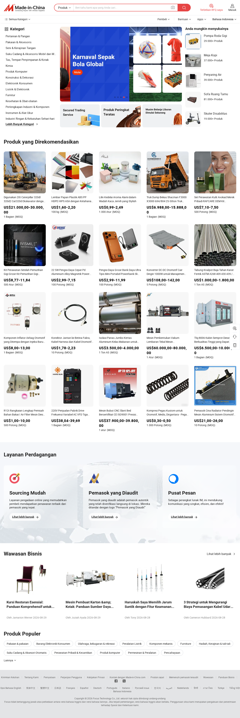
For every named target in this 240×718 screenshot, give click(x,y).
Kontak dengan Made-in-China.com (128, 677)
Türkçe (221, 687)
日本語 (57, 687)
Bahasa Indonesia (122, 691)
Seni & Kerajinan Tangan (21, 48)
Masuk (232, 10)
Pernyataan (50, 677)
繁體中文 (44, 687)
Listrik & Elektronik (17, 89)
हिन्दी (196, 687)
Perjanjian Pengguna (71, 677)
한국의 (157, 687)
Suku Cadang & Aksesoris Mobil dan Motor (31, 54)
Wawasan (208, 677)
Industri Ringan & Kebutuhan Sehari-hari (30, 118)
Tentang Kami (31, 677)
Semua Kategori (18, 19)
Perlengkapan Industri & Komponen (27, 107)
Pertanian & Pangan (18, 36)
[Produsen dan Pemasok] (24, 8)
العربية (169, 687)
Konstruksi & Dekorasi (20, 77)
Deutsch (97, 687)
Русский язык (142, 687)
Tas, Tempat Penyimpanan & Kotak (27, 60)
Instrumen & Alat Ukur (19, 113)
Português (112, 687)
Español (84, 687)
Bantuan (183, 19)
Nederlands (183, 687)
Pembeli (162, 19)
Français (70, 687)
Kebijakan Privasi (96, 677)
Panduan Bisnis (226, 677)
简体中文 (30, 687)
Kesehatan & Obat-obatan (21, 101)
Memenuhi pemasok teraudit (183, 677)
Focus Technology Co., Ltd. (106, 698)
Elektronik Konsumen (19, 83)
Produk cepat (157, 677)
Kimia (9, 65)
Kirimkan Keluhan (10, 677)
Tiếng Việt (234, 687)
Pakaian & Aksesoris (19, 42)
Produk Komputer (16, 71)
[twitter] (124, 680)
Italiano (126, 687)
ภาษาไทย (208, 687)
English (17, 687)
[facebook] (116, 680)
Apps (200, 19)
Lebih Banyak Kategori (20, 124)
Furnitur (10, 95)
